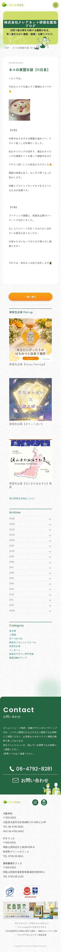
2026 (12, 518)
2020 (12, 551)
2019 (11, 556)
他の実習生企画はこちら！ (22, 498)
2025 (12, 523)
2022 (12, 540)
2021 (11, 545)
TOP (6, 47)
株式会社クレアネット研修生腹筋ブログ (30, 24)
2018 (11, 561)
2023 (12, 534)
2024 (12, 529)
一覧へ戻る (30, 296)
